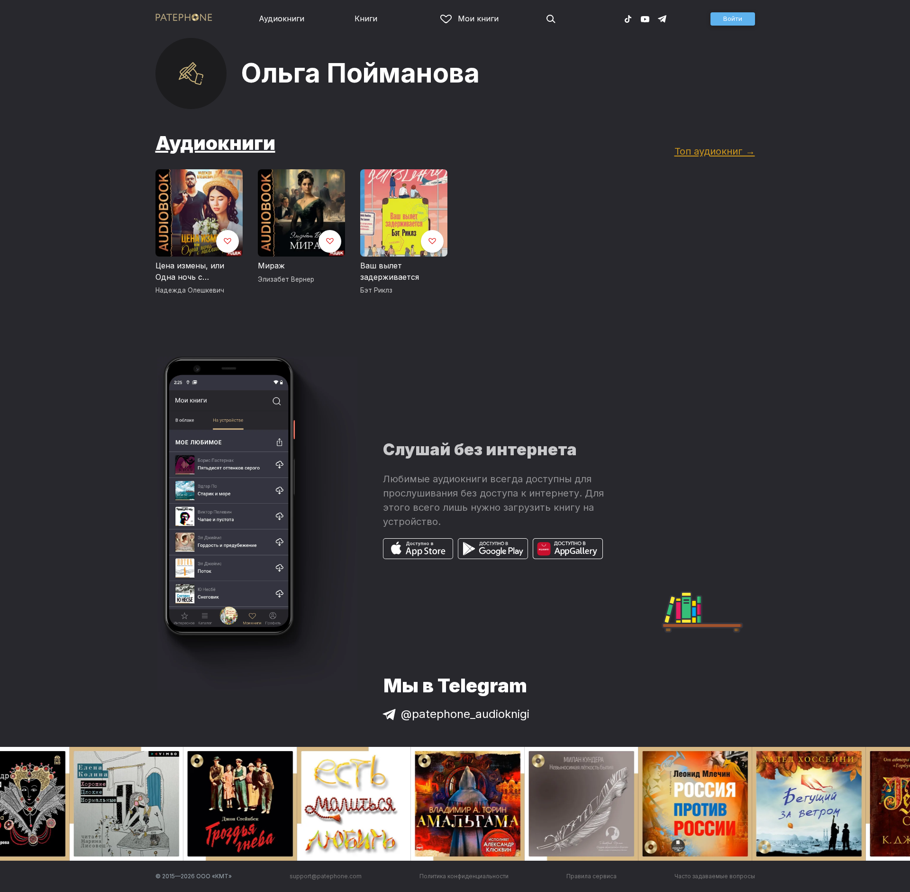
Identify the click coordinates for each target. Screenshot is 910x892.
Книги (366, 18)
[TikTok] (628, 18)
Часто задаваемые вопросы (714, 876)
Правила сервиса (591, 876)
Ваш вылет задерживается (389, 271)
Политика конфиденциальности (464, 876)
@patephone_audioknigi (465, 714)
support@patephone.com (326, 876)
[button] (732, 19)
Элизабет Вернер (286, 279)
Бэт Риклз (376, 290)
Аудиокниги (281, 18)
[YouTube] (645, 18)
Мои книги (478, 18)
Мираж (271, 265)
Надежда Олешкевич (189, 290)
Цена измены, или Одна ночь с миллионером (189, 272)
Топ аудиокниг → (714, 151)
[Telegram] (662, 18)
